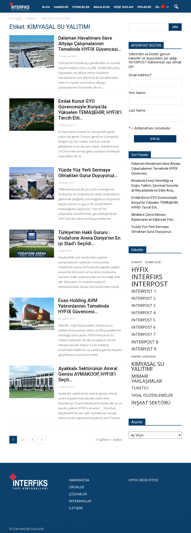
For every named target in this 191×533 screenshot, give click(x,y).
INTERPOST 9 (143, 349)
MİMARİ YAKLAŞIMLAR (146, 378)
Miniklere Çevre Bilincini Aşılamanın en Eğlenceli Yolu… (153, 217)
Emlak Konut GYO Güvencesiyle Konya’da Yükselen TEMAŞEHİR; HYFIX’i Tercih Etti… (90, 109)
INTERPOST (149, 284)
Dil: (158, 7)
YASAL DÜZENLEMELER (152, 395)
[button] (176, 7)
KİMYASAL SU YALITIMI (147, 366)
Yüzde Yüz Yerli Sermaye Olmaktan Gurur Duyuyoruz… (88, 172)
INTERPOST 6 (143, 327)
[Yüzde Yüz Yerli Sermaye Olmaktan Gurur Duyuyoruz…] (31, 183)
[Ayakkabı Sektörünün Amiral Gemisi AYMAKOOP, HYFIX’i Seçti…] (31, 382)
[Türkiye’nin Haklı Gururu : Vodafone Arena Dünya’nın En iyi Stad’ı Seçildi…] (31, 244)
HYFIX (139, 269)
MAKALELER (102, 7)
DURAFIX (136, 262)
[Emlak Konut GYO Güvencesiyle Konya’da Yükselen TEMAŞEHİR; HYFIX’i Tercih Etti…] (31, 114)
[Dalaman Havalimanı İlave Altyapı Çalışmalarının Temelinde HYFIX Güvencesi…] (31, 51)
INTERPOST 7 (143, 334)
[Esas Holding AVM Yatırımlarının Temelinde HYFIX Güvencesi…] (31, 314)
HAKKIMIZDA (79, 480)
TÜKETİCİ (140, 388)
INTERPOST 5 (143, 320)
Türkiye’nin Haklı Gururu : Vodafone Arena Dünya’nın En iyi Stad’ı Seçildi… (89, 238)
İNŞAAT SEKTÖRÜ (151, 402)
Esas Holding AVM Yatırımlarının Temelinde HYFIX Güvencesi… (83, 306)
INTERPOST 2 (143, 298)
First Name (137, 92)
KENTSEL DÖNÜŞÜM (143, 356)
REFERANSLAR (80, 501)
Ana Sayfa (15, 19)
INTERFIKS (146, 276)
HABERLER (61, 7)
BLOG (46, 7)
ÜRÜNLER (76, 487)
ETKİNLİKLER (80, 7)
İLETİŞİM (75, 508)
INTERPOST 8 (144, 341)
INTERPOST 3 (143, 305)
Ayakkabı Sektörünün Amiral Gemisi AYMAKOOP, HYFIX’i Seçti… (87, 374)
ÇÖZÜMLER (78, 494)
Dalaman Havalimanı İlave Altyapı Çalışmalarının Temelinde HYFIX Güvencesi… (89, 43)
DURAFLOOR (153, 262)
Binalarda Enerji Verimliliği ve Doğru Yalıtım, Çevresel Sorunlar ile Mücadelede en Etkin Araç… (155, 185)
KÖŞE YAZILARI (123, 7)
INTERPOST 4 (143, 312)
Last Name (137, 110)
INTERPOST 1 (143, 291)
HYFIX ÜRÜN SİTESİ (143, 480)
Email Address (140, 75)
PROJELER (144, 7)
